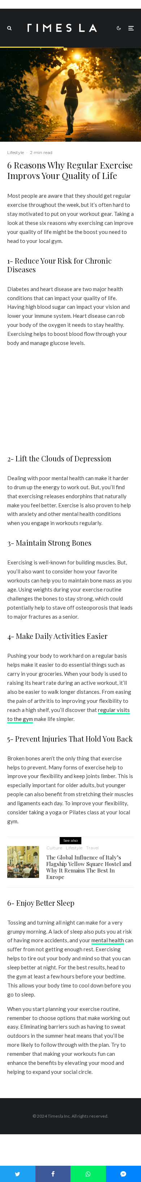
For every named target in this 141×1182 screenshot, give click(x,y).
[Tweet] (17, 1174)
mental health (107, 940)
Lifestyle (15, 152)
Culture (54, 847)
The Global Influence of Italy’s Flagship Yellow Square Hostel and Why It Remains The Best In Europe (89, 867)
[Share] (53, 1174)
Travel (92, 847)
